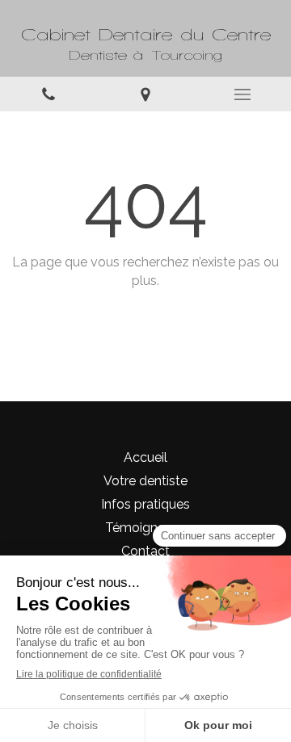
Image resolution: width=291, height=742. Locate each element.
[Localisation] (145, 94)
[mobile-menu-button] (242, 94)
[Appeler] (48, 94)
